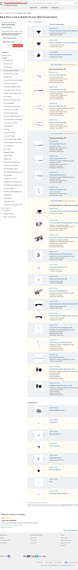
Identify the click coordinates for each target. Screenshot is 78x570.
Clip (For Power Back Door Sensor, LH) (62, 369)
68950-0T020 (54, 72)
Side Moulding (8, 198)
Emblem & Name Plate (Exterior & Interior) (14, 93)
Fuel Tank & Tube (9, 126)
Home (1, 13)
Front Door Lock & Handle (11, 109)
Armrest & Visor (8, 64)
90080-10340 (54, 479)
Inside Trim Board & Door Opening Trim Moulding (14, 139)
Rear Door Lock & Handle (11, 165)
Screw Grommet (55, 446)
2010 (14, 13)
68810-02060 (54, 264)
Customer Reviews (5, 540)
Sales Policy (40, 562)
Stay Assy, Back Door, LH (58, 144)
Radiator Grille (8, 159)
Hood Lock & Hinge (9, 136)
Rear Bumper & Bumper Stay (12, 162)
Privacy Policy (58, 562)
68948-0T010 (54, 313)
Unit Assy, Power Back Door (59, 291)
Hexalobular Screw (56, 458)
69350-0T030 (54, 208)
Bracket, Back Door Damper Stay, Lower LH (63, 315)
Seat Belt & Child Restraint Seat (12, 191)
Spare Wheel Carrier (9, 201)
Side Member (7, 195)
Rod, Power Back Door (57, 357)
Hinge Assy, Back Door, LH (58, 267)
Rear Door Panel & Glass (11, 168)
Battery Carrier (8, 77)
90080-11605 (54, 467)
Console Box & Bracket (10, 83)
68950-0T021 (54, 120)
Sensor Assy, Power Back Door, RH (61, 327)
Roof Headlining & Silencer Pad (12, 182)
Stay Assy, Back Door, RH (58, 75)
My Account (33, 538)
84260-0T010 (54, 325)
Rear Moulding (8, 175)
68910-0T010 (54, 288)
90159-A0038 (54, 491)
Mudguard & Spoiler (9, 152)
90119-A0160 (54, 431)
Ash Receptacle (8, 67)
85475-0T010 (54, 354)
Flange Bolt (53, 422)
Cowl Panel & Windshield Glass (12, 87)
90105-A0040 (54, 419)
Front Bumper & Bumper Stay (12, 106)
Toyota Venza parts (67, 504)
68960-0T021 (54, 187)
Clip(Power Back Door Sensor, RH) (61, 385)
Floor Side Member (9, 103)
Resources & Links (66, 543)
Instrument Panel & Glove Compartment (14, 142)
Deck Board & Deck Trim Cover (12, 90)
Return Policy (48, 562)
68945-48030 (54, 28)
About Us (2, 538)
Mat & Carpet (7, 149)
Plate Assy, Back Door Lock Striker (61, 54)
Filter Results (17, 45)
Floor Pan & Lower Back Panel (12, 100)
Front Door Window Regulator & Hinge (14, 116)
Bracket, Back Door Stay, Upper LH (61, 254)
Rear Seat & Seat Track (10, 178)
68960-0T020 (54, 141)
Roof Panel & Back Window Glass (13, 185)
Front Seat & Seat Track (10, 123)
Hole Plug (6, 129)
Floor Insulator (8, 96)
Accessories (54, 7)
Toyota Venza (8, 13)
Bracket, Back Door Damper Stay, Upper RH (63, 31)
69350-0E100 (54, 220)
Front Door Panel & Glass (11, 113)
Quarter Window (8, 155)
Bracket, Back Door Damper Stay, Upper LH (63, 42)
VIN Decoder (3, 543)
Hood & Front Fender (9, 132)
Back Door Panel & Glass (11, 73)
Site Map (63, 545)
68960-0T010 (54, 156)
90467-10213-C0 (55, 366)
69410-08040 (54, 52)
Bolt (51, 481)
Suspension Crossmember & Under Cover (14, 204)
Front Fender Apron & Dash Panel (13, 119)
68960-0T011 (54, 172)
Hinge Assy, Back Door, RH (58, 279)
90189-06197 (54, 443)
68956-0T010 (54, 251)
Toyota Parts (33, 7)
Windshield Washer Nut (57, 410)
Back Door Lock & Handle (11, 70)
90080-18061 (54, 408)
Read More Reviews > (72, 530)
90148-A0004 (54, 455)
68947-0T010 (54, 301)
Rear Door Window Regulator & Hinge (14, 172)
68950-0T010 (54, 87)
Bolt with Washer (55, 434)
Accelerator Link (8, 60)
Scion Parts (44, 7)
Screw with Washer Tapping (58, 493)
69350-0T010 (54, 235)
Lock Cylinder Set (9, 146)
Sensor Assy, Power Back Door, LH (61, 342)
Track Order (33, 540)
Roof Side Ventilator (9, 188)
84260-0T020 (54, 340)
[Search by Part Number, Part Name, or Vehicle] (75, 3)
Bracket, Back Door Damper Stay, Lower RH (64, 304)
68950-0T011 (54, 103)
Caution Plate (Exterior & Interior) (13, 80)
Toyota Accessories (66, 540)
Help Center (33, 543)
